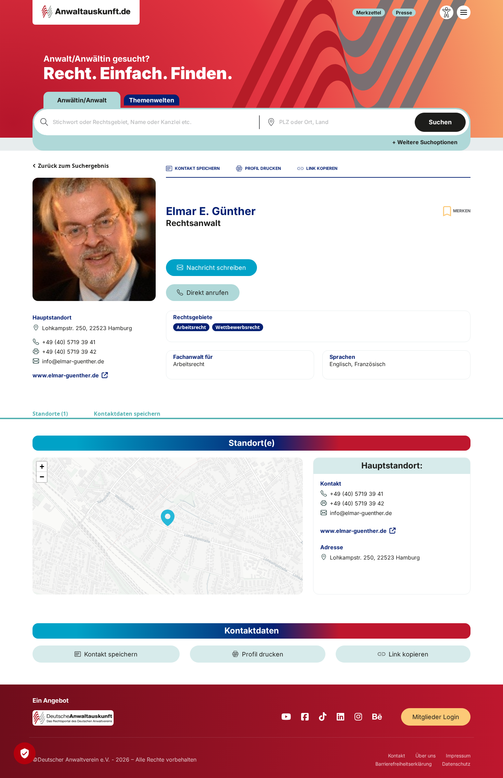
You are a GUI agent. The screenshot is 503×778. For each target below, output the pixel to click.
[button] (168, 518)
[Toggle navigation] (463, 12)
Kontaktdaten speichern (127, 413)
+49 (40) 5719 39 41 (68, 342)
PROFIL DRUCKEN (263, 168)
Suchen (440, 122)
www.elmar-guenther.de (66, 375)
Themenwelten (151, 100)
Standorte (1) (50, 413)
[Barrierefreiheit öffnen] (446, 12)
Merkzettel (368, 12)
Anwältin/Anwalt (82, 100)
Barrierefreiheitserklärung (403, 764)
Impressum (458, 755)
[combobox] (145, 122)
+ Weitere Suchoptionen (424, 142)
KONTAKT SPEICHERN (197, 168)
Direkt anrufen (207, 292)
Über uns (425, 755)
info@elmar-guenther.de (73, 361)
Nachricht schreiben (216, 267)
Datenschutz (456, 764)
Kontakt (396, 755)
